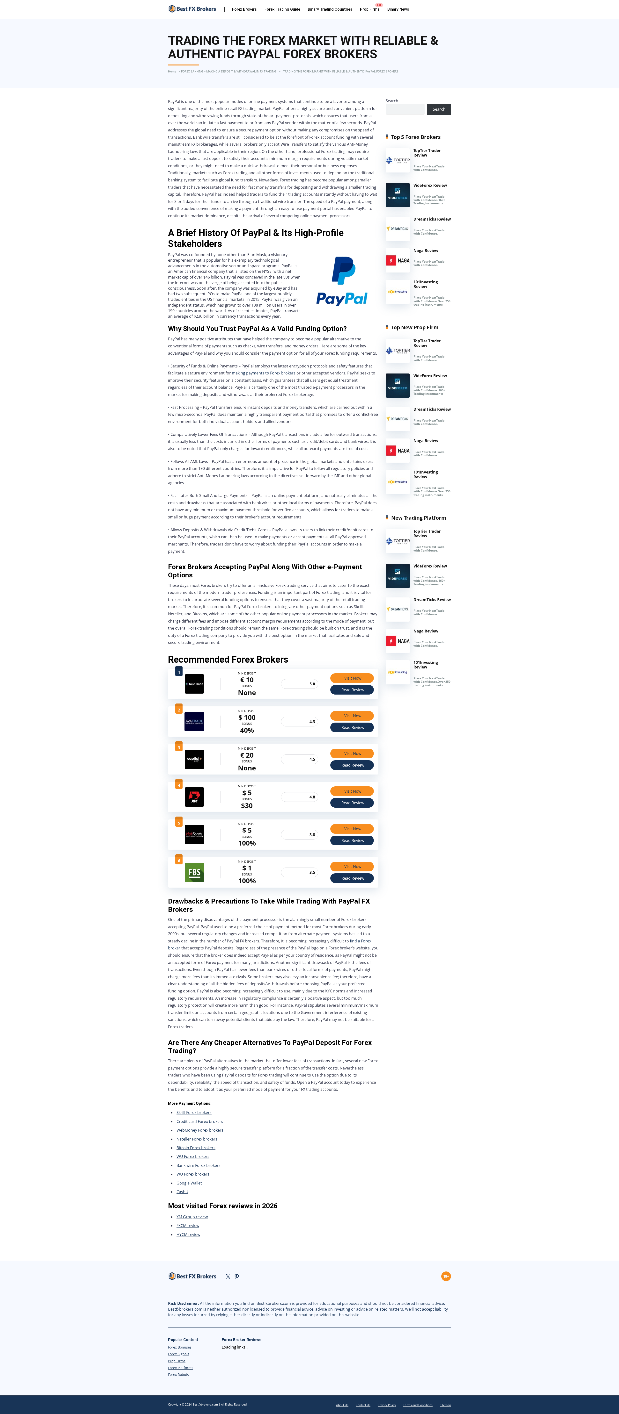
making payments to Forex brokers (263, 373)
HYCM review (188, 1234)
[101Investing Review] (398, 302)
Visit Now (352, 678)
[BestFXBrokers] (196, 8)
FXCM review (188, 1225)
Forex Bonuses (180, 1347)
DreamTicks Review (432, 219)
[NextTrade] (194, 692)
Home (172, 71)
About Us (342, 1405)
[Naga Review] (398, 271)
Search (392, 100)
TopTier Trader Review (427, 153)
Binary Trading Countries (330, 9)
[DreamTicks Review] (398, 239)
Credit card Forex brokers (200, 1121)
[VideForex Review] (398, 205)
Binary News (398, 9)
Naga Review (425, 250)
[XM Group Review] (194, 805)
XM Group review (192, 1217)
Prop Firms (370, 9)
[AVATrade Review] (194, 729)
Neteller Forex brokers (197, 1139)
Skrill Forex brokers (194, 1112)
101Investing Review (425, 284)
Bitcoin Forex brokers (196, 1147)
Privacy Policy (387, 1405)
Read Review (352, 689)
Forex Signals (178, 1354)
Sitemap (445, 1405)
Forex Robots (178, 1374)
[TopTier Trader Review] (398, 171)
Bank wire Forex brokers (199, 1165)
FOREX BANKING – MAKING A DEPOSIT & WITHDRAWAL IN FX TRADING (228, 71)
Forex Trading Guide (282, 9)
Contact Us (363, 1405)
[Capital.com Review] (194, 767)
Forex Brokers (244, 9)
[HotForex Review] (194, 843)
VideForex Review (430, 185)
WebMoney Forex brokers (200, 1130)
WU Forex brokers (193, 1156)
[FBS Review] (194, 880)
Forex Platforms (180, 1367)
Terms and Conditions (418, 1405)
